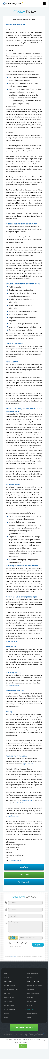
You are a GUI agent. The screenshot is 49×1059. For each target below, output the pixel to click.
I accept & (18, 945)
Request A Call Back (24, 1027)
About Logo (30, 1005)
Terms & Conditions (32, 1013)
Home (5, 973)
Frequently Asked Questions (34, 985)
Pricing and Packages (32, 973)
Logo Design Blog (31, 1001)
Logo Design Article (9, 1005)
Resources (6, 1013)
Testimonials (24, 882)
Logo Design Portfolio (9, 985)
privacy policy (13, 956)
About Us (6, 977)
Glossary (6, 1017)
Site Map (29, 1017)
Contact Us (30, 997)
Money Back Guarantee (33, 981)
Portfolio (24, 867)
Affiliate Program (8, 1001)
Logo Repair (30, 977)
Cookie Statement (11, 641)
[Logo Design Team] (33, 1034)
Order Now (24, 874)
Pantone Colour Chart (9, 1009)
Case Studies (30, 989)
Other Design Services (33, 993)
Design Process (8, 981)
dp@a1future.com (27, 764)
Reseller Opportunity (9, 997)
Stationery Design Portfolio (11, 989)
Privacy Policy (21, 943)
